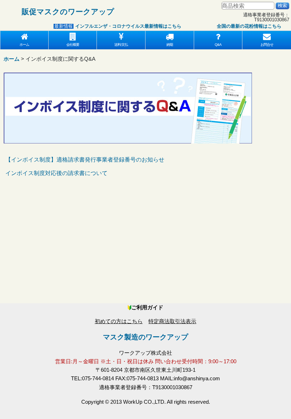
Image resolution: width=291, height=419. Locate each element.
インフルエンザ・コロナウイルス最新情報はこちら (124, 26)
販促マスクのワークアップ (68, 11)
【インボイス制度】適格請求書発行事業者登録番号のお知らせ (84, 160)
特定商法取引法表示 (172, 321)
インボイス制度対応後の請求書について (56, 173)
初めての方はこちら (119, 321)
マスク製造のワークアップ (145, 337)
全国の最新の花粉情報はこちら (245, 26)
